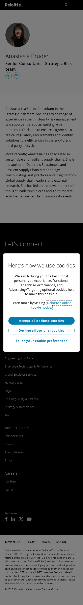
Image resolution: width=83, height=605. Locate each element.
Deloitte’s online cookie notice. (51, 305)
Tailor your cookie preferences (41, 341)
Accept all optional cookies (41, 320)
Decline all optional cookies (41, 330)
